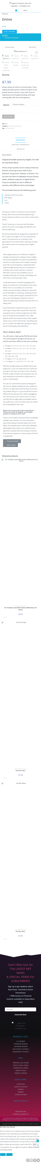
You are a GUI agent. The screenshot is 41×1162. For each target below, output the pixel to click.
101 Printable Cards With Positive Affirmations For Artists (20, 609)
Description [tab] (20, 140)
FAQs (5, 425)
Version (6, 105)
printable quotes (9, 128)
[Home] (2, 38)
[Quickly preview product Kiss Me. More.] (38, 786)
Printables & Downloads (11, 38)
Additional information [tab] (20, 145)
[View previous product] (3, 47)
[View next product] (37, 47)
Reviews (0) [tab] (20, 149)
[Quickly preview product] (38, 625)
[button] (36, 52)
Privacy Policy (7, 1150)
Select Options (9, 31)
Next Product (32, 47)
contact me (8, 436)
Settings (9, 1154)
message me (32, 394)
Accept (3, 1154)
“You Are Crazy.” (20, 770)
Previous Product (9, 47)
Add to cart (8, 116)
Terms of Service (33, 1147)
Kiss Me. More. (20, 931)
